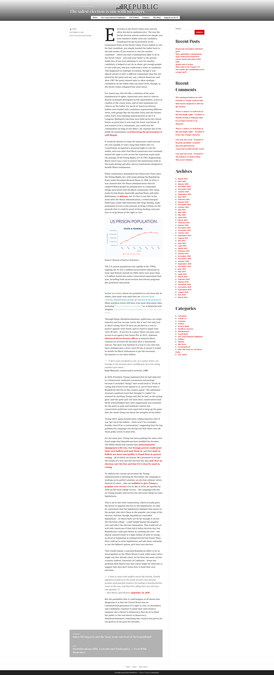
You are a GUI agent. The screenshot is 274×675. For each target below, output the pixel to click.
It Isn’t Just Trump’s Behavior (188, 135)
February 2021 (184, 251)
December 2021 (184, 228)
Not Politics (134, 17)
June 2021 (182, 243)
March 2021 (183, 248)
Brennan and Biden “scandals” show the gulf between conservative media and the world (190, 146)
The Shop (157, 17)
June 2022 (182, 212)
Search (178, 28)
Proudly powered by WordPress (126, 672)
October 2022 (183, 207)
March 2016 (183, 297)
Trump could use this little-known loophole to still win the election (189, 103)
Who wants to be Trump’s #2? (188, 67)
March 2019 (183, 276)
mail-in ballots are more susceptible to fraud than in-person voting (133, 454)
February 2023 (184, 199)
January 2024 (183, 184)
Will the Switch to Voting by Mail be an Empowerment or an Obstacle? (189, 120)
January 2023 (183, 202)
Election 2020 (76, 35)
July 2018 (181, 295)
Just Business (183, 331)
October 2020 (183, 261)
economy (181, 321)
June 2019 (182, 269)
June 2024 (182, 181)
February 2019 (184, 279)
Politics (181, 339)
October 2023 (183, 191)
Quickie (181, 342)
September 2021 (184, 235)
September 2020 (184, 264)
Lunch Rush (183, 334)
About (134, 667)
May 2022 (182, 215)
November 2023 (184, 189)
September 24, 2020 (140, 592)
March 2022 (183, 220)
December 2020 (184, 256)
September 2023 (184, 194)
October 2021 (183, 233)
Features (146, 17)
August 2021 (183, 238)
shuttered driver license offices (121, 338)
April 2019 (182, 274)
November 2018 (184, 287)
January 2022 (183, 225)
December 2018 (184, 284)
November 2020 (184, 258)
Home (95, 17)
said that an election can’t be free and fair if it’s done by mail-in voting (133, 464)
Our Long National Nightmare (113, 17)
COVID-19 (182, 318)
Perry (74, 29)
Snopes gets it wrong (184, 64)
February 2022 (184, 222)
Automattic (155, 672)
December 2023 (184, 186)
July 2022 (181, 210)
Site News (182, 344)
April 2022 (182, 217)
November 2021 (184, 230)
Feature (181, 323)
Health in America (185, 329)
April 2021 (182, 246)
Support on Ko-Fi (171, 17)
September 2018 (184, 289)
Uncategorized (184, 347)
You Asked (182, 354)
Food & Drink (183, 326)
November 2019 (184, 266)
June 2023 (182, 197)
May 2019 (182, 271)
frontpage (87, 35)
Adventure (182, 316)
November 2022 (184, 204)
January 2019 (183, 282)
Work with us (143, 667)
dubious (123, 196)
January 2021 (183, 253)
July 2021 (181, 240)
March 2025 (183, 179)
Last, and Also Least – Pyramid (188, 139)
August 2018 (183, 292)
